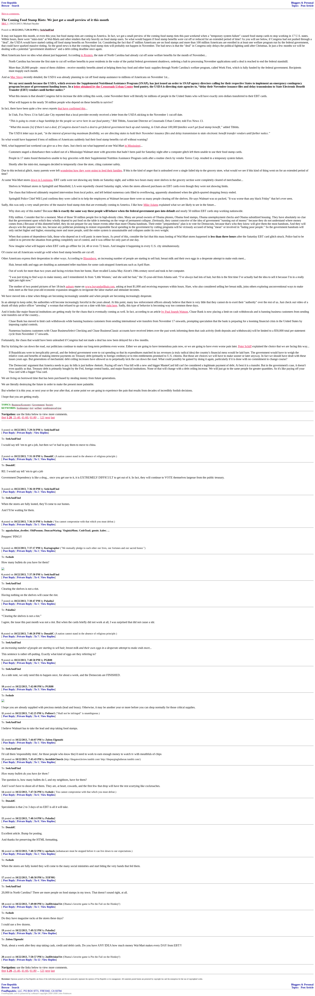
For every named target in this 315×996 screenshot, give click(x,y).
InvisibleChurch (54, 759)
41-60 (25, 417)
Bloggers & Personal (302, 2)
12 (2, 739)
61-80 (33, 417)
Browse (5, 5)
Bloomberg (89, 258)
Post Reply (9, 432)
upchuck (50, 851)
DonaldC (49, 456)
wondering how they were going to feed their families (91, 170)
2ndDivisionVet (53, 904)
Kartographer (51, 548)
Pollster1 (50, 713)
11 (2, 713)
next (47, 417)
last (53, 417)
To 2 (36, 492)
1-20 (9, 417)
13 (2, 759)
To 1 (36, 459)
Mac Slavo (16, 77)
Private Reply (24, 432)
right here (111, 305)
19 (2, 930)
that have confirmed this (71, 108)
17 (2, 877)
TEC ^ (4, 23)
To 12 (37, 959)
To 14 (37, 933)
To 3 (36, 689)
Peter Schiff (245, 346)
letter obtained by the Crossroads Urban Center (103, 86)
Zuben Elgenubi (54, 739)
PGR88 (48, 660)
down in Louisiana (41, 180)
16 (2, 851)
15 (2, 818)
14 (2, 792)
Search (15, 5)
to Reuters (87, 55)
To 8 (36, 821)
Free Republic (9, 2)
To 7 (36, 636)
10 (2, 686)
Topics (294, 5)
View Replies (41, 432)
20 (2, 957)
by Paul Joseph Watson (174, 311)
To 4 (36, 577)
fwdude (48, 521)
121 (42, 417)
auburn (70, 286)
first (3, 417)
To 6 (36, 795)
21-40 (16, 417)
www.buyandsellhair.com (99, 286)
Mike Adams (150, 204)
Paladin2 (49, 601)
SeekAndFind (51, 429)
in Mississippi (132, 145)
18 (2, 904)
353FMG (50, 877)
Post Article (307, 5)
